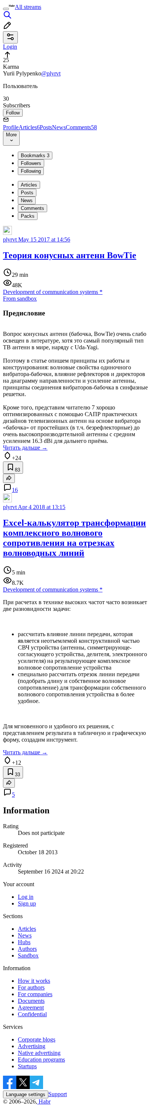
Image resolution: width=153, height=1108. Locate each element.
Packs (28, 216)
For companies (35, 994)
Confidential (32, 1014)
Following (31, 171)
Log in (25, 897)
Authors (27, 949)
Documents (31, 1001)
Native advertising (39, 1053)
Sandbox (28, 955)
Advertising (31, 1046)
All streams (28, 7)
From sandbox (20, 298)
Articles (29, 127)
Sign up (27, 903)
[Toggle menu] (6, 9)
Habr (44, 1101)
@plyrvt (51, 73)
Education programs (41, 1059)
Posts (46, 127)
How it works (34, 981)
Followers (31, 163)
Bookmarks (35, 155)
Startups (27, 1066)
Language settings (25, 1094)
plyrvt (10, 239)
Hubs (24, 942)
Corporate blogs (36, 1039)
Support (57, 1094)
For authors (31, 987)
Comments (81, 127)
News (59, 127)
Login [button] (10, 46)
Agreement (31, 1007)
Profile (11, 127)
